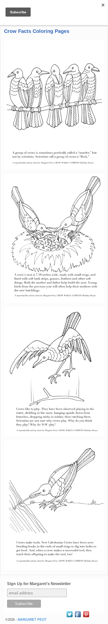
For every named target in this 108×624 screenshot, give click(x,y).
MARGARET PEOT (32, 619)
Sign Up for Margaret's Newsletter (39, 584)
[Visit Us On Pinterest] (86, 616)
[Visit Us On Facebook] (78, 616)
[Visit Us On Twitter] (69, 616)
